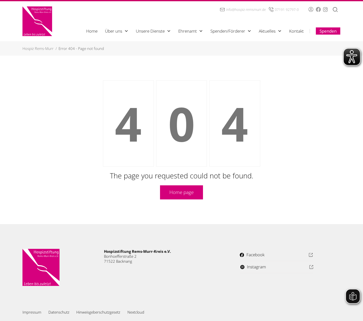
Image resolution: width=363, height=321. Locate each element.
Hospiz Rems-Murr (38, 48)
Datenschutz (58, 312)
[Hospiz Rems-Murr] (37, 21)
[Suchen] (335, 9)
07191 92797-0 (287, 9)
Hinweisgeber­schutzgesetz (98, 312)
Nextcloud (135, 312)
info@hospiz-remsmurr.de (246, 9)
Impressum (31, 312)
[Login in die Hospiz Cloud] (310, 9)
